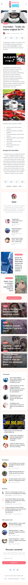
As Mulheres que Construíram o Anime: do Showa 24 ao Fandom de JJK (17, 406)
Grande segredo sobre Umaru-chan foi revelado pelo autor (17, 479)
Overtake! (15, 186)
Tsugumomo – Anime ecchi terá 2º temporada (17, 220)
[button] (14, 59)
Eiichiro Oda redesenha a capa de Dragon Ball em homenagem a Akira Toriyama (17, 438)
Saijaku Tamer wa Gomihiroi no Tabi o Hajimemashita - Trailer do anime (8, 285)
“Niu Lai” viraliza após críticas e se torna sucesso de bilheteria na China (15, 492)
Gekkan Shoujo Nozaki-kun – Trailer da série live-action (17, 472)
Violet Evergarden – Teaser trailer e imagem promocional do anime (17, 540)
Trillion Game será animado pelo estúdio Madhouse (13, 431)
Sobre (5, 578)
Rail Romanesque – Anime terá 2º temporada (17, 230)
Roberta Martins (8, 495)
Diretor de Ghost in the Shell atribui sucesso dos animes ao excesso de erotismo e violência (19, 264)
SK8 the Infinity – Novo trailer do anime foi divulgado (17, 523)
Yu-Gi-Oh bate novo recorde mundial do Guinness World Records (16, 464)
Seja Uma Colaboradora (13, 578)
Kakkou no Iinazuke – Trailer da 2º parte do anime (12, 328)
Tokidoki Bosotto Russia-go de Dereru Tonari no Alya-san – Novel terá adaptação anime (12, 359)
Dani (8, 33)
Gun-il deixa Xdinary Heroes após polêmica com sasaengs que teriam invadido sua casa (17, 380)
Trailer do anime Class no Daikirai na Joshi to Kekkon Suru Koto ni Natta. (17, 445)
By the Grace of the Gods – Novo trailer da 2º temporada (17, 239)
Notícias (5, 23)
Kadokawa (7, 42)
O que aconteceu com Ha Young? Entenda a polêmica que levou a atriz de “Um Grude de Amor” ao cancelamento (17, 388)
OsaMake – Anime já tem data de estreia (12, 347)
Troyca (19, 67)
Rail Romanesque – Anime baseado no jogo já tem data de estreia (17, 532)
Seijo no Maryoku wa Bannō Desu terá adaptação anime (12, 311)
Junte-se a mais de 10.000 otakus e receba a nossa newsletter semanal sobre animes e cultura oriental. (14, 553)
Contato (23, 578)
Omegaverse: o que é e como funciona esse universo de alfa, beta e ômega (16, 397)
